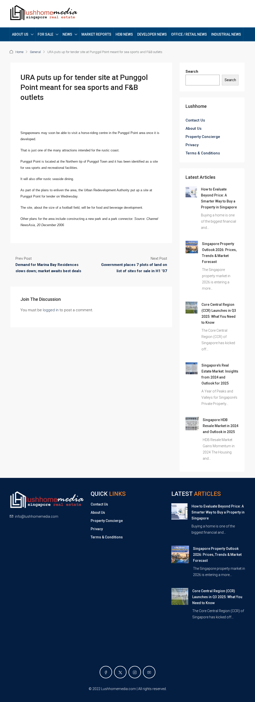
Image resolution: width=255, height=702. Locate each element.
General (35, 52)
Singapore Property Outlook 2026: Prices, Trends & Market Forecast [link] (217, 555)
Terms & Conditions (203, 153)
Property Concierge (203, 136)
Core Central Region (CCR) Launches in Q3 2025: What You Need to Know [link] (217, 597)
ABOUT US (20, 34)
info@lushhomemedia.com (36, 516)
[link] (191, 192)
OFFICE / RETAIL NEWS (189, 34)
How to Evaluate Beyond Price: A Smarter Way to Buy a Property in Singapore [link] (218, 512)
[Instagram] (134, 672)
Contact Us (195, 120)
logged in (51, 310)
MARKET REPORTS (96, 34)
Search (192, 71)
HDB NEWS (124, 34)
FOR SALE (45, 34)
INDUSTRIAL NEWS (226, 34)
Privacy (192, 145)
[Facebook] (106, 672)
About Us (193, 128)
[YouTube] (149, 672)
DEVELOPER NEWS (152, 34)
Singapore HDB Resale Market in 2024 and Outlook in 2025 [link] (220, 426)
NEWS (67, 34)
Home (19, 52)
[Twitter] (120, 672)
